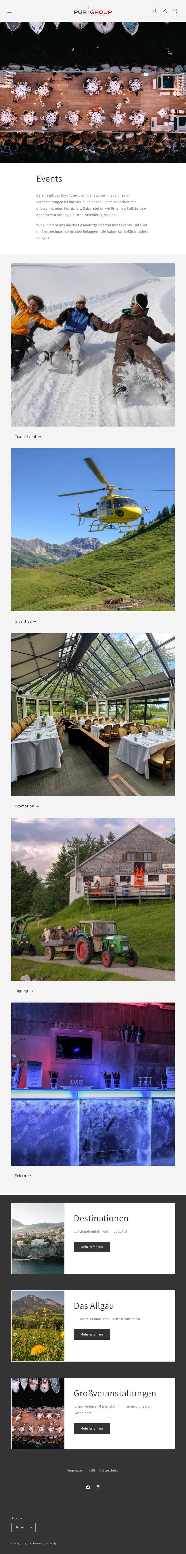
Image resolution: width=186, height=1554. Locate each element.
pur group (26, 1543)
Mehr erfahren (92, 1247)
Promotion (24, 806)
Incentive (23, 621)
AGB (92, 1470)
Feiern (20, 1175)
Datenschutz (108, 1470)
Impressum (76, 1470)
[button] (10, 11)
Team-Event (26, 436)
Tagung (21, 990)
